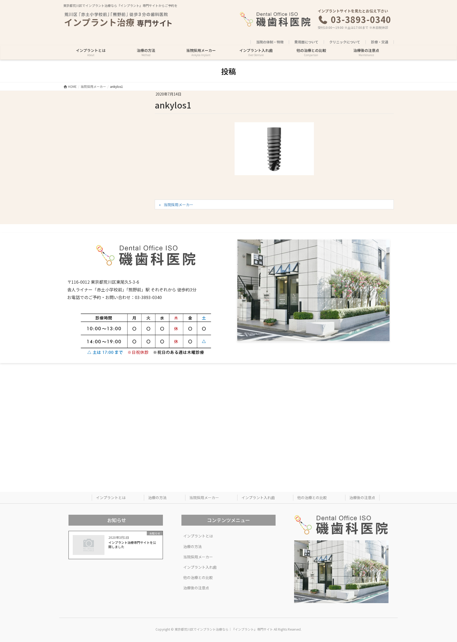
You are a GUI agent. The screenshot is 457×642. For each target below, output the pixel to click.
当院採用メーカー (178, 204)
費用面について (306, 42)
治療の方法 (157, 497)
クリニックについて (344, 42)
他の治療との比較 (312, 497)
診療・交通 (379, 42)
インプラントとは (111, 497)
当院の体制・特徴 (270, 42)
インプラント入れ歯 (258, 497)
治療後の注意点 (362, 497)
